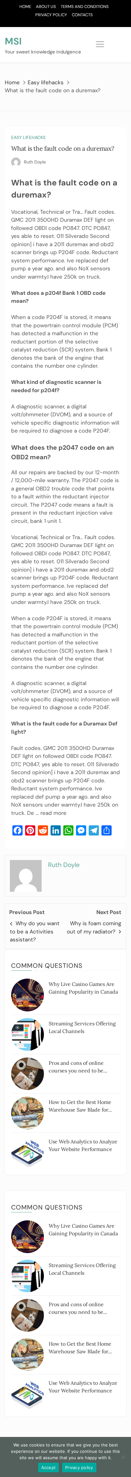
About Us (46, 6)
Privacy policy (79, 1467)
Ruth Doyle (35, 162)
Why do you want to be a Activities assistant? (34, 931)
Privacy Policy (51, 14)
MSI (13, 41)
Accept (48, 1467)
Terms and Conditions (85, 6)
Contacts (82, 14)
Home (25, 6)
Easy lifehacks (28, 137)
